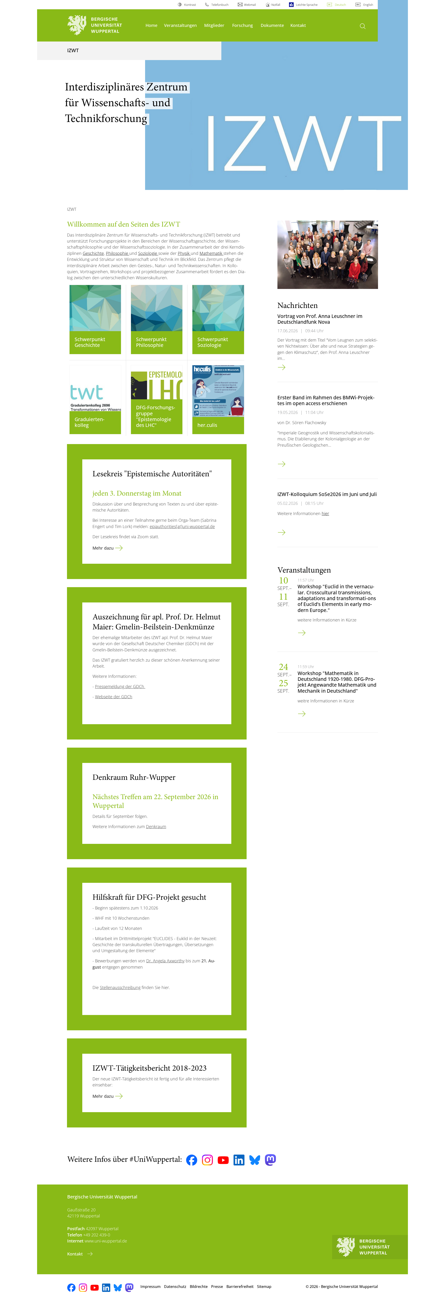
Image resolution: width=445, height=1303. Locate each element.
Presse (217, 1286)
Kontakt (298, 25)
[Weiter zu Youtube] (223, 1160)
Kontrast (190, 5)
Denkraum (156, 826)
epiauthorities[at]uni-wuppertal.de (182, 526)
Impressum (150, 1286)
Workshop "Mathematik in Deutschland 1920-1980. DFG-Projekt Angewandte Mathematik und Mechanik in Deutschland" (337, 682)
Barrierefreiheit (240, 1286)
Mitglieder (214, 25)
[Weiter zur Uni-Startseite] (104, 25)
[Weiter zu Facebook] (191, 1160)
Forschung (242, 25)
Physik (184, 253)
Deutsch (340, 5)
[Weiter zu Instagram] (207, 1160)
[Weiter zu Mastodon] (270, 1160)
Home (151, 25)
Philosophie (117, 253)
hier (325, 513)
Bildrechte (199, 1286)
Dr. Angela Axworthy (165, 961)
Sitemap (264, 1286)
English (368, 5)
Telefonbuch (220, 5)
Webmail (250, 5)
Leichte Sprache (306, 5)
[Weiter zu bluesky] (254, 1160)
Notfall (275, 5)
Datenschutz (175, 1286)
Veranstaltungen (180, 25)
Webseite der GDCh (113, 696)
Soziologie (148, 253)
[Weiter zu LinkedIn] (239, 1160)
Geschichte (93, 253)
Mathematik (211, 253)
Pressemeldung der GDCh (120, 686)
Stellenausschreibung (120, 987)
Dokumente (272, 25)
